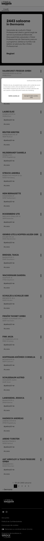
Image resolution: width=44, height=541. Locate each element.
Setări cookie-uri (13, 96)
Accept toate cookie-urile (31, 96)
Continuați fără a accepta (34, 80)
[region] (22, 90)
